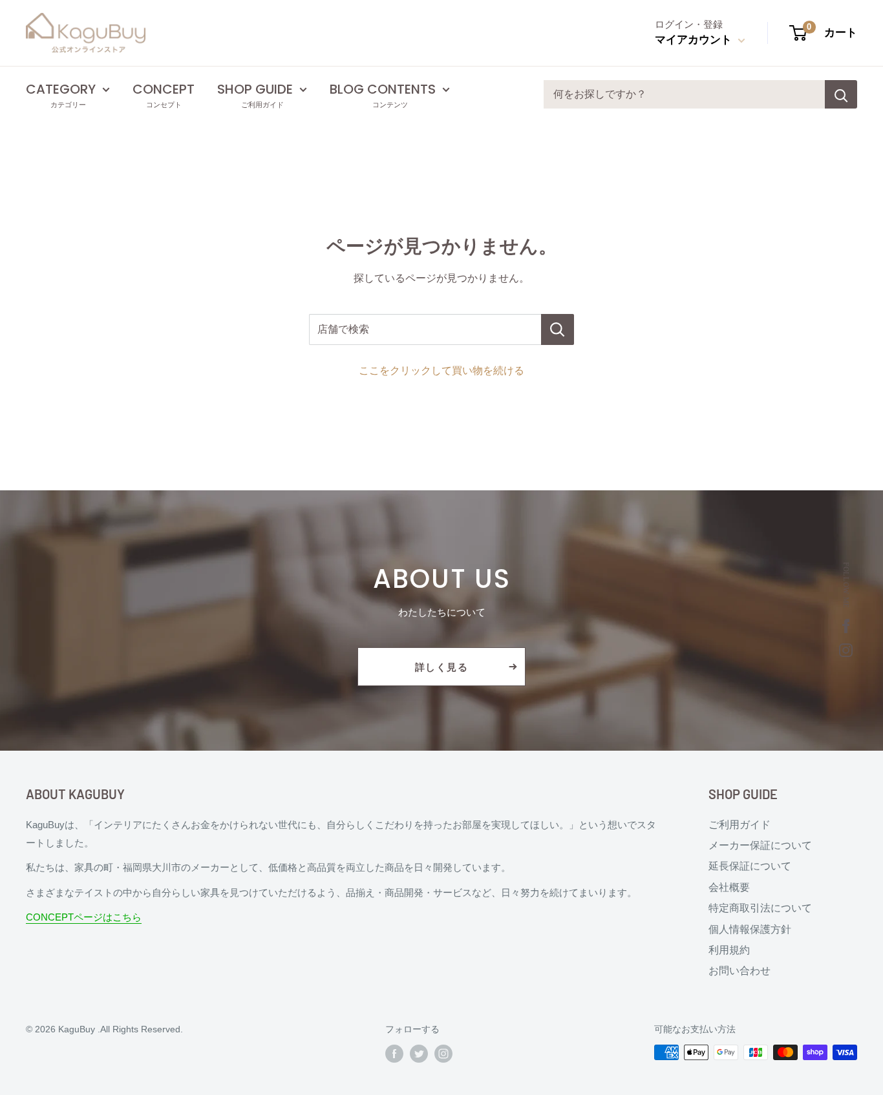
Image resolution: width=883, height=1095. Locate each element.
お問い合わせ (739, 970)
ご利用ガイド (739, 824)
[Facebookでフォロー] (394, 1054)
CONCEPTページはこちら (84, 917)
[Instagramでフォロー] (443, 1054)
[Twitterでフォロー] (419, 1054)
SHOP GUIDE (255, 89)
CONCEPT (164, 89)
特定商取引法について (760, 907)
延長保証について (749, 865)
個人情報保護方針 (749, 929)
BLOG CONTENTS (383, 89)
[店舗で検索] (557, 329)
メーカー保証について (760, 845)
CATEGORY (61, 89)
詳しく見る (442, 667)
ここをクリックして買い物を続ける (441, 370)
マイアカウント (695, 40)
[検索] (841, 94)
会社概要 (729, 887)
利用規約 (729, 949)
